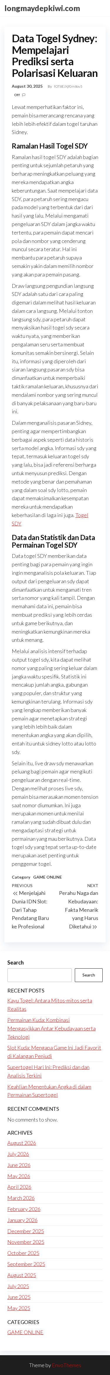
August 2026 (21, 1143)
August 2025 (21, 1275)
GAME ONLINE (47, 877)
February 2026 (23, 1209)
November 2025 (25, 1242)
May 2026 (18, 1176)
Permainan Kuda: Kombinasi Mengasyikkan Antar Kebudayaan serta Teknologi (51, 1028)
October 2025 (23, 1253)
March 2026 (21, 1198)
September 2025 (26, 1264)
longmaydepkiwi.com (42, 8)
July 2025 (18, 1286)
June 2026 (19, 1165)
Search (15, 962)
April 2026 (19, 1187)
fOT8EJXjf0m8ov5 (68, 86)
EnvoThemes (66, 1365)
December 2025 (25, 1231)
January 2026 (22, 1220)
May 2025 (18, 1308)
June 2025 (19, 1297)
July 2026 (18, 1154)
